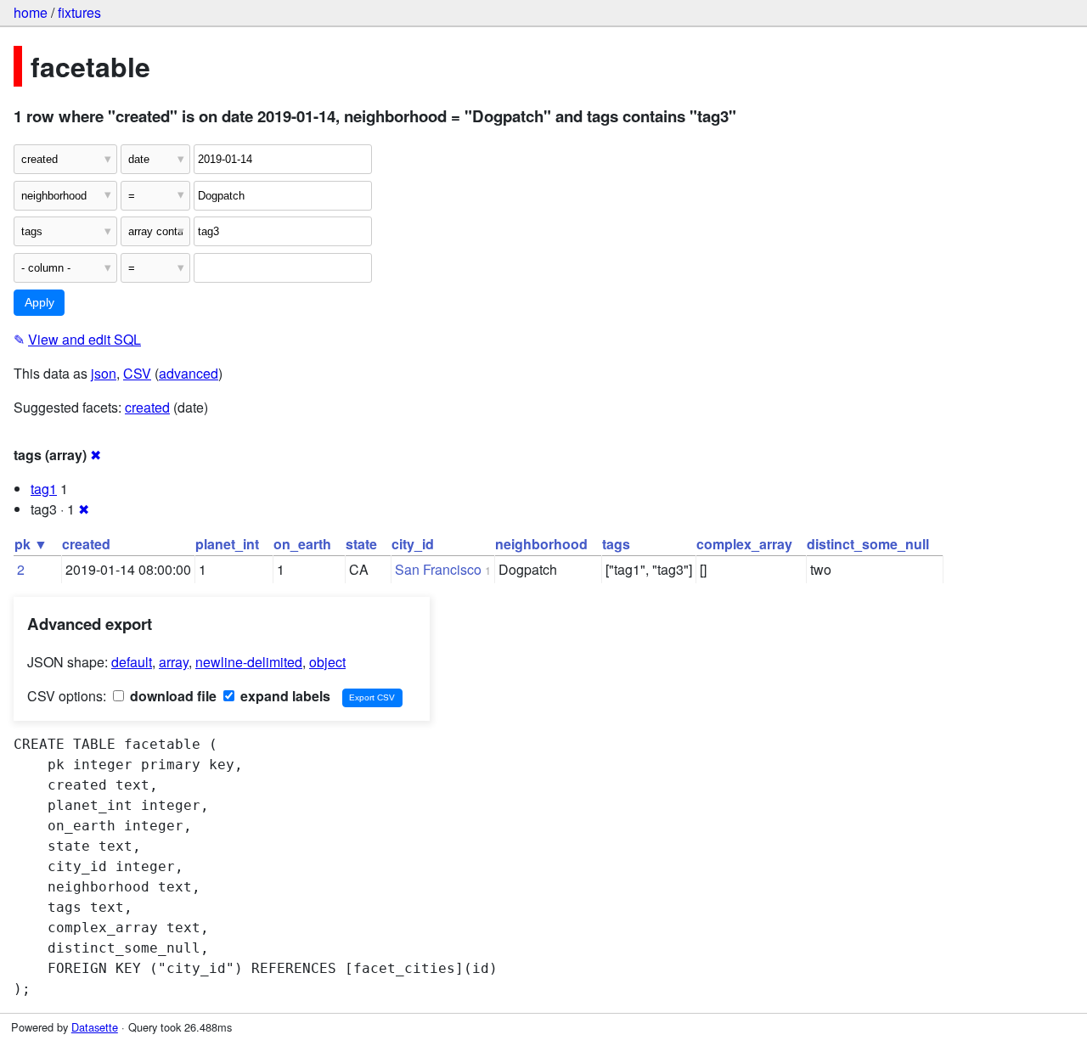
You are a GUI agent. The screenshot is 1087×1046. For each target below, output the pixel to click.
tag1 (44, 488)
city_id (412, 544)
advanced (188, 373)
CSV (137, 373)
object (327, 662)
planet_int (227, 544)
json (103, 373)
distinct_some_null (868, 544)
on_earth (302, 544)
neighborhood (541, 544)
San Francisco (438, 569)
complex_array (744, 544)
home (31, 12)
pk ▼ (31, 544)
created (147, 407)
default (131, 662)
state (361, 544)
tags (616, 544)
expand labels (283, 696)
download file (172, 696)
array (174, 662)
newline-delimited (248, 662)
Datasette (94, 1027)
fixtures (79, 12)
